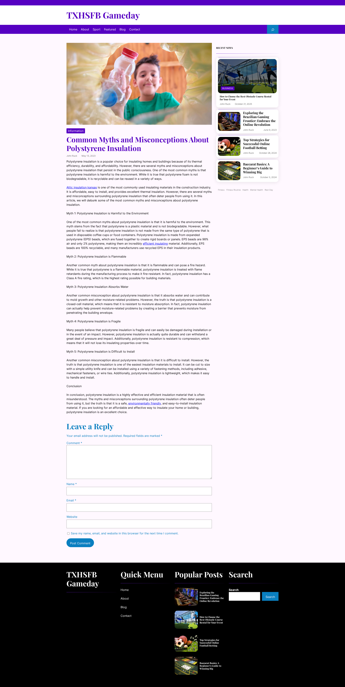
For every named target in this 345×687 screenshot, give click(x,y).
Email (71, 500)
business (227, 88)
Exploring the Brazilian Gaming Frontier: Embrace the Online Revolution (259, 119)
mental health (256, 190)
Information (76, 131)
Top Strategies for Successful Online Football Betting (256, 144)
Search (234, 590)
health (245, 190)
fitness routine (233, 190)
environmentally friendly (144, 403)
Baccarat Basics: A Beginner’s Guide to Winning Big (257, 168)
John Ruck (71, 155)
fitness (221, 190)
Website (71, 517)
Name (71, 484)
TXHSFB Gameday (103, 15)
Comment (74, 443)
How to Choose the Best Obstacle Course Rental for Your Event (245, 98)
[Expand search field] (273, 29)
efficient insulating (155, 243)
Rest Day (269, 190)
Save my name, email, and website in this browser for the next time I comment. (124, 533)
